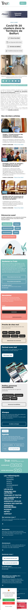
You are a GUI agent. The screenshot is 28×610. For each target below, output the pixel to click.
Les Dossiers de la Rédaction (12, 498)
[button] (3, 81)
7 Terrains (14, 398)
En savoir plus (5, 287)
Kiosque (7, 509)
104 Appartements (8, 395)
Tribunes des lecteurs (10, 492)
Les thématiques (11, 476)
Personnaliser (8, 606)
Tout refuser (9, 603)
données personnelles (17, 317)
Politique (10, 477)
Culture (10, 487)
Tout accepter (8, 600)
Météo (7, 511)
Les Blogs (8, 489)
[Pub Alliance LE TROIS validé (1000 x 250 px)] (14, 17)
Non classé (14, 22)
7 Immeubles (18, 395)
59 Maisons (6, 398)
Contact (8, 514)
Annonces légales (12, 501)
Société (4, 159)
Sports (9, 481)
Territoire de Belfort (15, 46)
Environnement (12, 485)
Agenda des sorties (13, 503)
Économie (10, 479)
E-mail (3, 305)
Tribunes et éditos (12, 495)
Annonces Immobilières (10, 506)
